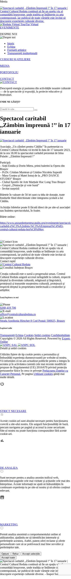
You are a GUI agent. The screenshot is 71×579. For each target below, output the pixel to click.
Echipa (11, 46)
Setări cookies (42, 335)
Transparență (7, 335)
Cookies (29, 335)
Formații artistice (16, 49)
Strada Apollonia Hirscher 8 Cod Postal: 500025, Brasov (32, 320)
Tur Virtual (32, 24)
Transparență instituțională (22, 53)
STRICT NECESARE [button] (13, 411)
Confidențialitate (60, 335)
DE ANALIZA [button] (9, 467)
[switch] (2, 414)
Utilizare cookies (43, 373)
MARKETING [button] (9, 524)
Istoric (10, 43)
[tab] (35, 399)
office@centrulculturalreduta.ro (18, 314)
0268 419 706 (8, 307)
